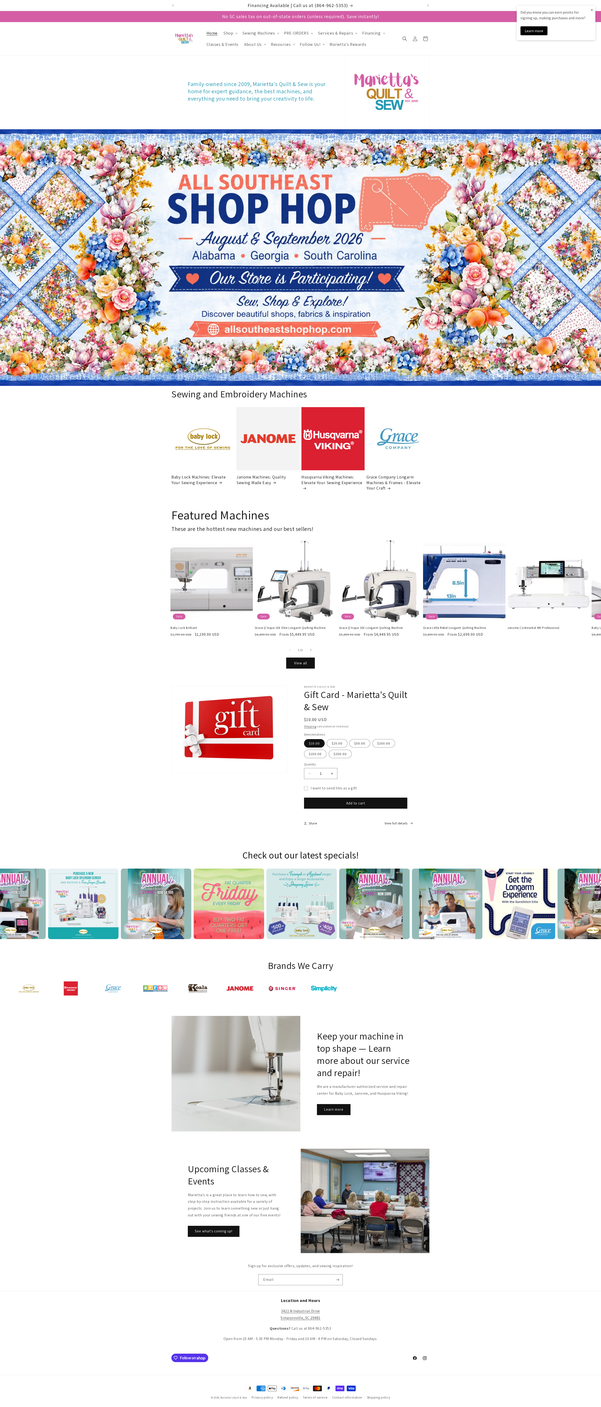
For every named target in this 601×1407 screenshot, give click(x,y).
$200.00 (340, 754)
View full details (396, 823)
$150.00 (315, 754)
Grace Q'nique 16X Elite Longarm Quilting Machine (290, 628)
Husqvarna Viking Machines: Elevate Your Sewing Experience (331, 479)
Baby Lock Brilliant (183, 628)
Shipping (310, 726)
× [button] (592, 10)
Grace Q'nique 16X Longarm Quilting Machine (371, 628)
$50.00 (359, 743)
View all (300, 663)
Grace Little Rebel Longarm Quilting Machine (454, 628)
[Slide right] (311, 650)
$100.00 (383, 743)
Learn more (333, 1109)
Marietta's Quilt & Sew (233, 1397)
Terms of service (315, 1397)
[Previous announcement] (173, 5)
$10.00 (314, 743)
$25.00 (337, 743)
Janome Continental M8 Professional (533, 628)
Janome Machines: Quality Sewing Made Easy (261, 479)
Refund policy (287, 1397)
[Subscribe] (337, 1279)
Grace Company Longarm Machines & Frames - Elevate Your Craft (393, 482)
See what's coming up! (213, 1231)
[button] (229, 33)
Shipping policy (378, 1397)
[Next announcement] (428, 5)
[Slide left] (290, 650)
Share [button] (313, 823)
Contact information (347, 1397)
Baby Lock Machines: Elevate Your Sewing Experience (198, 479)
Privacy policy (262, 1397)
